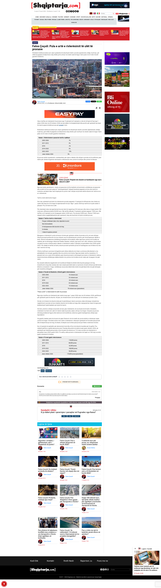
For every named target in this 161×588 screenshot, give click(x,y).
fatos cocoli (48, 370)
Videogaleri (104, 19)
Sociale (42, 19)
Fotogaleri (97, 19)
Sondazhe (74, 22)
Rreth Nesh (69, 561)
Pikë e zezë (111, 19)
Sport (78, 17)
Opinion (110, 17)
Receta (81, 19)
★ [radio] (59, 376)
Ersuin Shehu (91, 448)
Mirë (64, 416)
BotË (93, 17)
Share (88, 101)
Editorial (104, 17)
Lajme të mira (61, 19)
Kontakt (50, 561)
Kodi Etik (34, 561)
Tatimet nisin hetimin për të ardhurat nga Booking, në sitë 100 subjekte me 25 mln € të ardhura (146, 568)
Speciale (54, 19)
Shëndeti (66, 17)
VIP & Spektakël (75, 19)
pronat (61, 125)
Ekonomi (72, 17)
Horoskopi (87, 19)
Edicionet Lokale (45, 17)
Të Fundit (36, 19)
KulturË (98, 17)
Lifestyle (67, 19)
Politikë (60, 17)
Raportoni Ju (86, 561)
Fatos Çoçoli (41, 101)
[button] (4, 583)
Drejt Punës (48, 19)
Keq (70, 416)
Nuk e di (77, 416)
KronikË (54, 17)
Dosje (92, 19)
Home (37, 17)
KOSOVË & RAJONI (86, 17)
